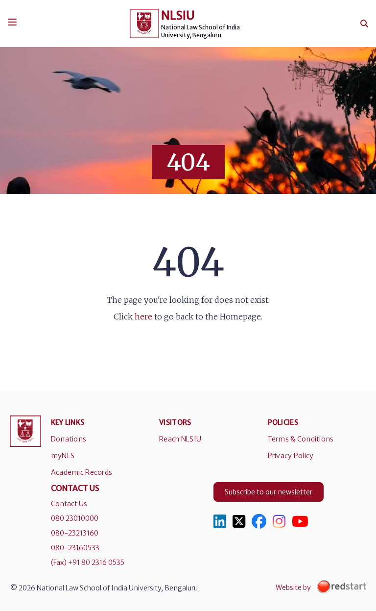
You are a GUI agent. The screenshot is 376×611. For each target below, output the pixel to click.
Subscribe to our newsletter (268, 492)
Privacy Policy (291, 455)
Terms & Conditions (301, 439)
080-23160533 (75, 547)
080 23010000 (74, 518)
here (143, 316)
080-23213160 (74, 533)
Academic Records (81, 472)
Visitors (175, 422)
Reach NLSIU (180, 439)
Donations (69, 439)
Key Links (68, 422)
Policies (283, 422)
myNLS (62, 455)
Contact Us (69, 503)
